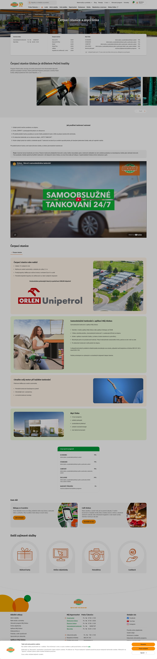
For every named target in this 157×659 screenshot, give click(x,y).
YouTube (132, 621)
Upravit (142, 653)
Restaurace (81, 7)
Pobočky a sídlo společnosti (18, 633)
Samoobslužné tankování (74, 626)
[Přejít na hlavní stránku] (14, 4)
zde (89, 646)
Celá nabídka (63, 7)
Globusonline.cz (15, 631)
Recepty (100, 2)
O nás (106, 2)
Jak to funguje (19, 518)
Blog (95, 2)
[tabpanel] (78, 349)
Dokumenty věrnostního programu (137, 638)
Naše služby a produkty (83, 2)
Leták (46, 7)
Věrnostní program (116, 2)
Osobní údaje (130, 633)
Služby (89, 7)
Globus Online (112, 7)
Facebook (132, 618)
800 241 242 (87, 637)
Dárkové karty (25, 570)
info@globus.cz (88, 640)
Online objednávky (61, 570)
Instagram (132, 624)
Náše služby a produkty (17, 620)
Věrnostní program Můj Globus (19, 623)
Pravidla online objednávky (134, 630)
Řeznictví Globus (72, 623)
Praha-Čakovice (33, 7)
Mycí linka (70, 629)
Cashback (132, 570)
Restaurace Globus (72, 621)
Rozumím (143, 644)
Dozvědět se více (89, 521)
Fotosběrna (96, 570)
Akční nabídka (53, 7)
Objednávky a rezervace (99, 7)
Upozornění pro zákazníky (17, 636)
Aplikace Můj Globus (16, 628)
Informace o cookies (133, 635)
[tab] (16, 253)
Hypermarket (73, 7)
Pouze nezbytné (143, 648)
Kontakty (126, 2)
